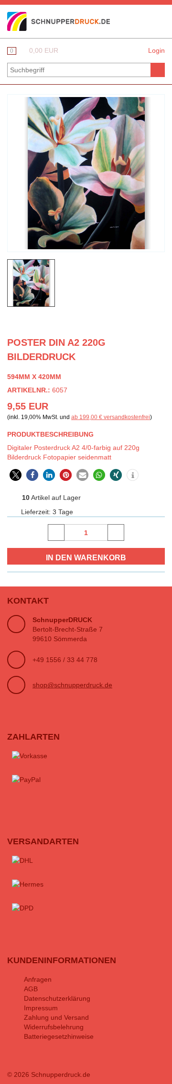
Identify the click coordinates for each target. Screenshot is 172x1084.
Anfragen (38, 979)
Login (156, 50)
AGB (31, 989)
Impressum (41, 1008)
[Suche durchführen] (157, 70)
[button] (16, 475)
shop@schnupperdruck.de (72, 685)
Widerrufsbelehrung (54, 1027)
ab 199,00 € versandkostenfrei (110, 417)
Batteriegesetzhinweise (59, 1036)
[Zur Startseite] (58, 21)
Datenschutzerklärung (57, 998)
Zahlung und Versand (56, 1017)
